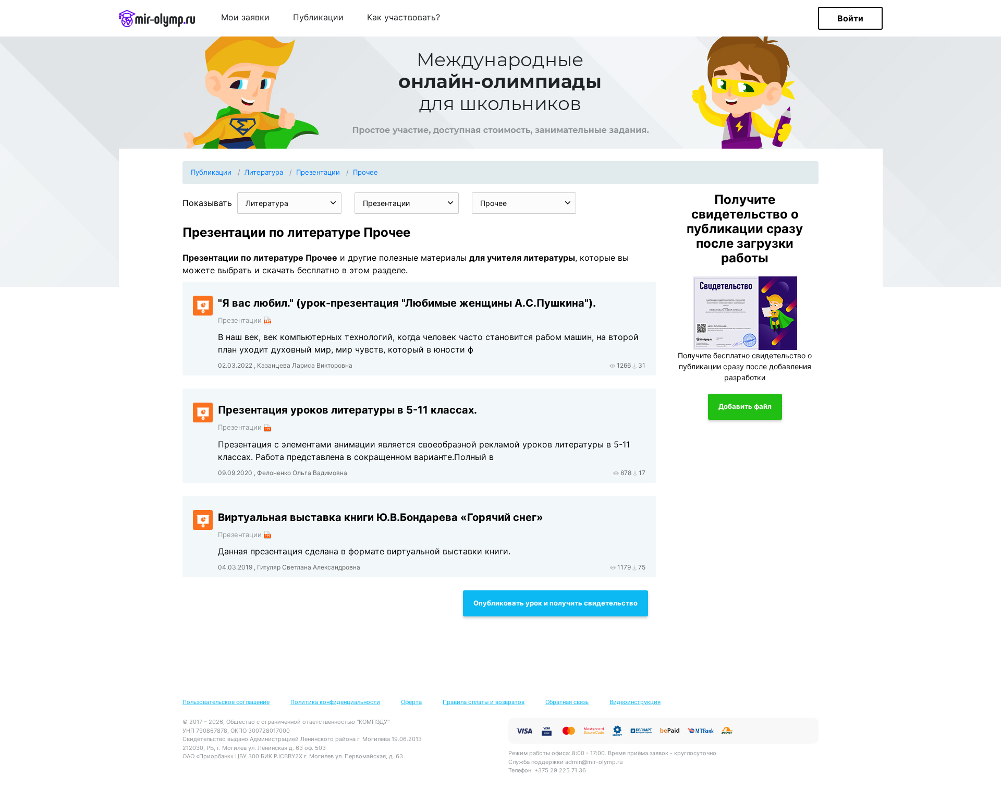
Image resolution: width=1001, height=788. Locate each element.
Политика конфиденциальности (335, 702)
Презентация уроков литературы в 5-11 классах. (347, 410)
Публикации (318, 17)
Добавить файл (745, 406)
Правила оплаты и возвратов (483, 702)
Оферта (411, 702)
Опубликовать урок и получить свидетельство (555, 603)
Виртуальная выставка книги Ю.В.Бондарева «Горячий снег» (380, 517)
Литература (264, 172)
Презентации (318, 172)
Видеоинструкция (635, 702)
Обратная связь (567, 702)
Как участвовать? (403, 17)
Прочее (365, 172)
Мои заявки (245, 17)
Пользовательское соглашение (226, 702)
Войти (850, 18)
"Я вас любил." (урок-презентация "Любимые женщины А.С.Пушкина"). (407, 303)
